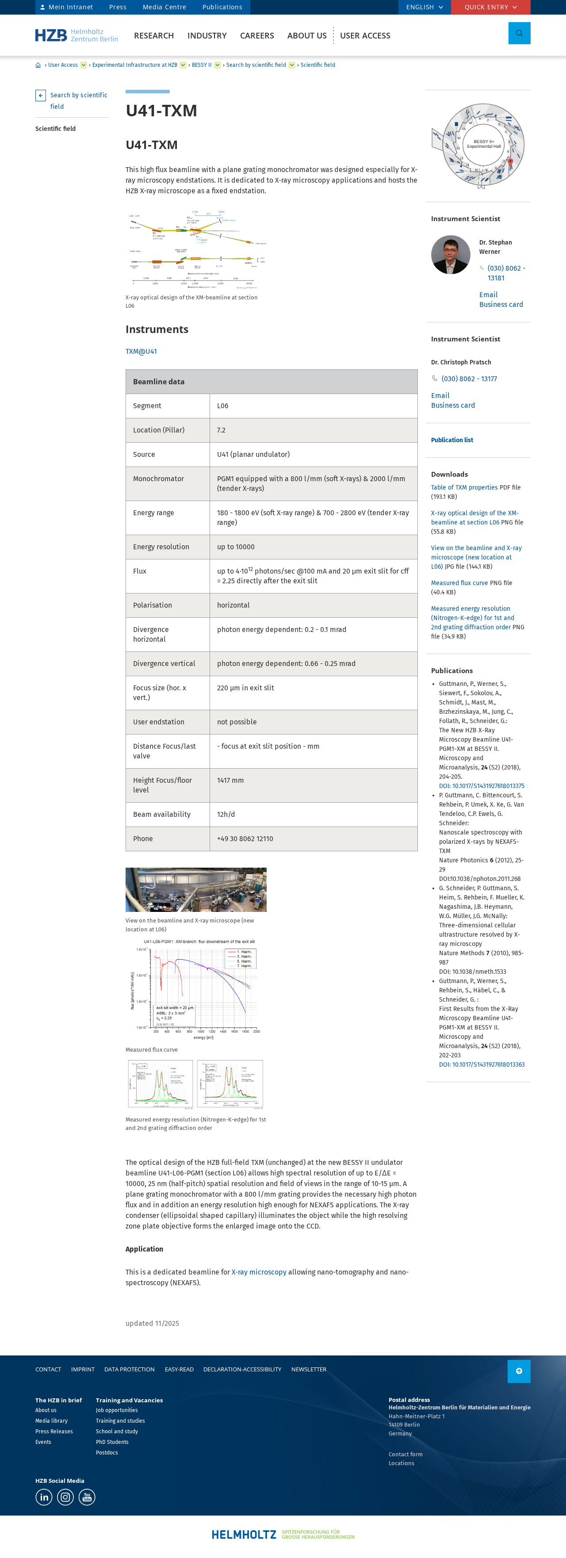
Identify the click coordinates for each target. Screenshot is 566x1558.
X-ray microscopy (259, 1272)
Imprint (83, 1369)
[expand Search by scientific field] (291, 65)
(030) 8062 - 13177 (469, 379)
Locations (401, 1463)
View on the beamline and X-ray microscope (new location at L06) (476, 557)
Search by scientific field (256, 65)
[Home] (76, 35)
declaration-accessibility (242, 1369)
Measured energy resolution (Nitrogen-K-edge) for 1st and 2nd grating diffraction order (472, 618)
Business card (501, 304)
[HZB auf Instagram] (65, 1497)
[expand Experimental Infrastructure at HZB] (183, 65)
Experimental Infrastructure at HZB (134, 65)
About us (307, 35)
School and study (117, 1431)
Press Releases (54, 1431)
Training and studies (120, 1421)
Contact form (406, 1454)
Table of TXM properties (464, 487)
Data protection (129, 1369)
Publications (222, 7)
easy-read (179, 1369)
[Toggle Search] (520, 33)
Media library (51, 1421)
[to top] (519, 1371)
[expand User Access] (83, 65)
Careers (257, 35)
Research (154, 35)
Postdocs (107, 1453)
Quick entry (487, 7)
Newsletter (308, 1369)
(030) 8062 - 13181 (506, 273)
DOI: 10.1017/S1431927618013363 (482, 1064)
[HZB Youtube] (87, 1497)
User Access (365, 35)
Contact (48, 1369)
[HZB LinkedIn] (44, 1497)
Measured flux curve (460, 583)
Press (118, 7)
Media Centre (165, 7)
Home (38, 65)
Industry (207, 35)
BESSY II (202, 65)
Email (488, 295)
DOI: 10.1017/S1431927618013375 (481, 786)
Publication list (452, 440)
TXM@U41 (141, 351)
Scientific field (318, 65)
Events (43, 1442)
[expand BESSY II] (217, 65)
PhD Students (112, 1442)
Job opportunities (117, 1410)
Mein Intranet (71, 7)
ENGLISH (420, 7)
